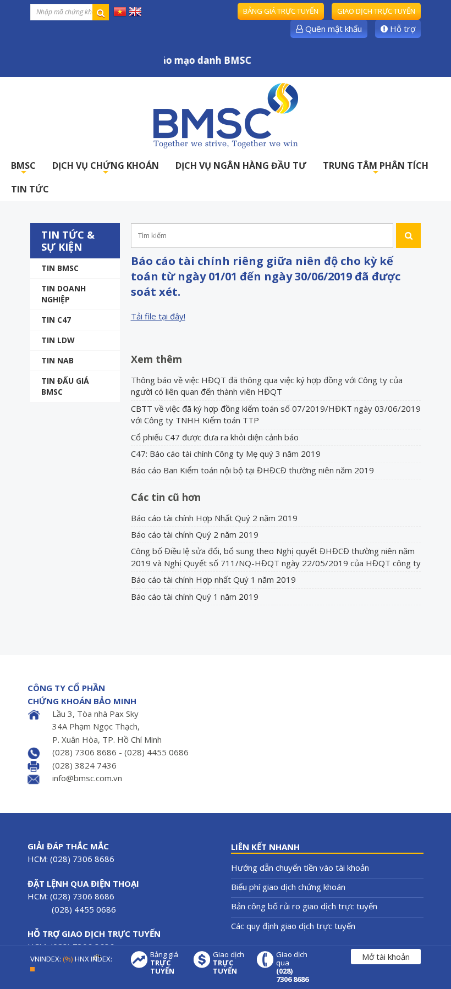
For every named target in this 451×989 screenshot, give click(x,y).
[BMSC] (225, 115)
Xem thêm (156, 359)
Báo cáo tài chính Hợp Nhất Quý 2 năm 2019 (214, 517)
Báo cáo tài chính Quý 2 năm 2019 (194, 534)
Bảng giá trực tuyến (280, 11)
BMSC (23, 168)
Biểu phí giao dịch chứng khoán (288, 886)
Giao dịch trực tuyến (376, 11)
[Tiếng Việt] (120, 10)
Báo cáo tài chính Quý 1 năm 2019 (194, 596)
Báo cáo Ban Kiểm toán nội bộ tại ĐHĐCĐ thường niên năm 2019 (252, 470)
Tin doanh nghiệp (63, 294)
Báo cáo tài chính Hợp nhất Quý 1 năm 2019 (213, 579)
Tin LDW (58, 340)
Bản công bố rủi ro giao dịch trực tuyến (304, 905)
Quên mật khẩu (332, 28)
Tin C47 (56, 319)
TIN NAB (57, 360)
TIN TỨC (30, 189)
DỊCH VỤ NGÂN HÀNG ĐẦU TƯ (240, 165)
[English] (135, 10)
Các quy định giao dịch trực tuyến (293, 925)
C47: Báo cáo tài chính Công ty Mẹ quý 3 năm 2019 (226, 453)
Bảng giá (164, 963)
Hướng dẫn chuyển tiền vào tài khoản (300, 867)
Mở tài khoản (386, 956)
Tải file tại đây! (158, 316)
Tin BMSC (60, 268)
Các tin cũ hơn (166, 497)
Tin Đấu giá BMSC (65, 386)
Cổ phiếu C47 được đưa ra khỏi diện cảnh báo (215, 437)
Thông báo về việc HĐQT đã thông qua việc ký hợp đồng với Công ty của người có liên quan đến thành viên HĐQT (267, 385)
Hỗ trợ (401, 28)
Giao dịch (228, 963)
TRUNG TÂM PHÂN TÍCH (375, 168)
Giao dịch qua (292, 967)
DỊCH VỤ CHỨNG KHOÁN (105, 168)
